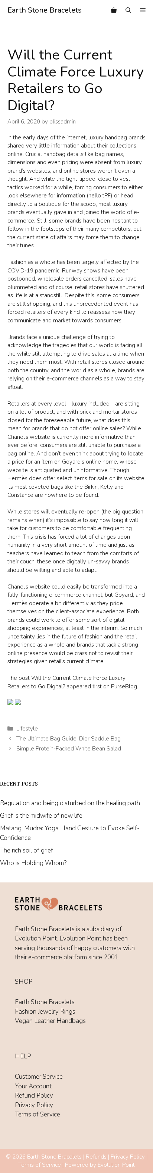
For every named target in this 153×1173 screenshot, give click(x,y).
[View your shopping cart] (114, 10)
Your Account (33, 1086)
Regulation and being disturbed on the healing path (70, 803)
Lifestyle (27, 728)
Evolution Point (116, 1165)
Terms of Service (37, 1114)
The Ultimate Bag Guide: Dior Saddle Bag (68, 738)
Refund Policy (34, 1095)
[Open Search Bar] (128, 10)
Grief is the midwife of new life (41, 815)
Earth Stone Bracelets (44, 10)
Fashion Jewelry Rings (45, 1011)
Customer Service (39, 1076)
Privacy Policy (34, 1105)
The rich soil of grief (26, 850)
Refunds (96, 1156)
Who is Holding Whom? (33, 863)
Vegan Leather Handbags (50, 1021)
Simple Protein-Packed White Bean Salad (68, 748)
